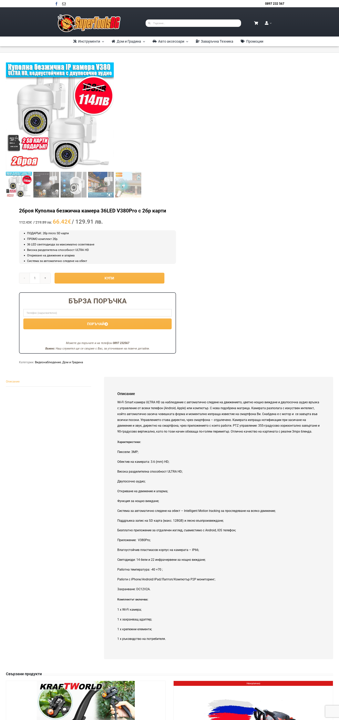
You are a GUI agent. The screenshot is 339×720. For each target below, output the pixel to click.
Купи (109, 278)
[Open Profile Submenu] (270, 23)
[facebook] (56, 3)
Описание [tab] (13, 381)
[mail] (64, 3)
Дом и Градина (72, 362)
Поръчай (96, 324)
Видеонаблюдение (48, 362)
